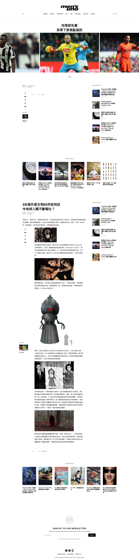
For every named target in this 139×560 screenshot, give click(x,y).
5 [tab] (72, 67)
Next (116, 52)
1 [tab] (68, 67)
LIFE (39, 94)
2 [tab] (69, 67)
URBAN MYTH (44, 451)
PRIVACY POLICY (62, 554)
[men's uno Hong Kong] (69, 8)
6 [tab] (73, 67)
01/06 (69, 77)
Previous (22, 52)
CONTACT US (78, 554)
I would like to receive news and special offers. (70, 538)
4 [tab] (71, 67)
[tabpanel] (69, 53)
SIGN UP (92, 535)
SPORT (42, 94)
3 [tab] (70, 67)
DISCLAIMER (70, 554)
